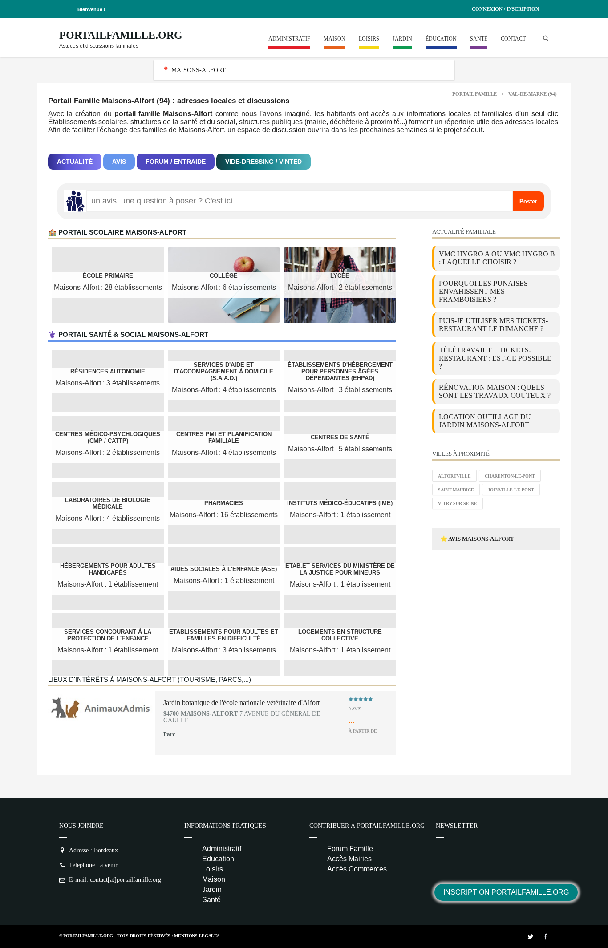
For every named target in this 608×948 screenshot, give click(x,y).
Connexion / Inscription (505, 9)
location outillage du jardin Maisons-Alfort (485, 421)
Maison (334, 39)
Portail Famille (474, 94)
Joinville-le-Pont (511, 489)
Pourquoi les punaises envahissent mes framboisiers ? (483, 291)
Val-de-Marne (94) (532, 94)
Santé (478, 39)
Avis (119, 161)
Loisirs (369, 39)
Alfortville (454, 476)
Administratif (289, 39)
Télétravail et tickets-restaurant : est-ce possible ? (495, 358)
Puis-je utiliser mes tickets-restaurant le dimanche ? (493, 324)
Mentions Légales (196, 935)
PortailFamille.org (120, 35)
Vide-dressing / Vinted (263, 161)
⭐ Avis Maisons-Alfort (477, 538)
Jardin (402, 39)
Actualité (75, 161)
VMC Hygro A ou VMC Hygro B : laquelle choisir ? (497, 258)
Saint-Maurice (456, 489)
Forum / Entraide (176, 161)
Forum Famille (350, 848)
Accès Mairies (349, 859)
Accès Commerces (357, 869)
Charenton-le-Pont (510, 476)
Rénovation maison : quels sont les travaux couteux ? (495, 391)
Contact (513, 39)
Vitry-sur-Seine (457, 503)
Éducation (441, 39)
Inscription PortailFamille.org (506, 892)
